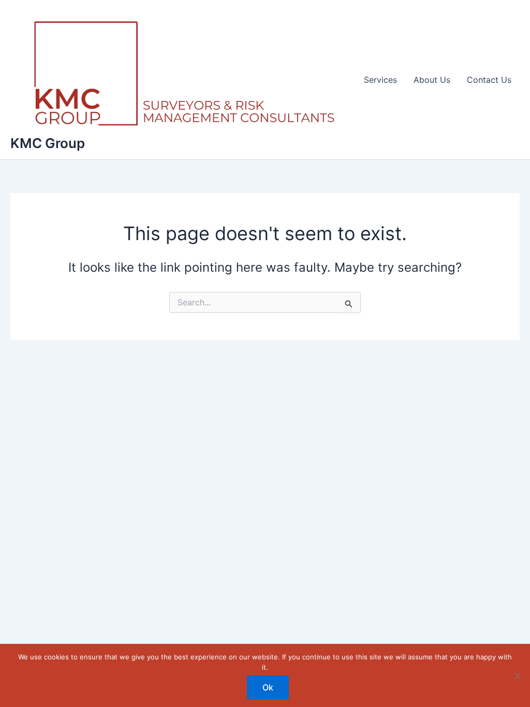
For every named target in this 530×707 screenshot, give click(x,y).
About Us (432, 80)
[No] (517, 675)
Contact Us (489, 80)
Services (380, 80)
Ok (267, 687)
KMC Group (47, 143)
